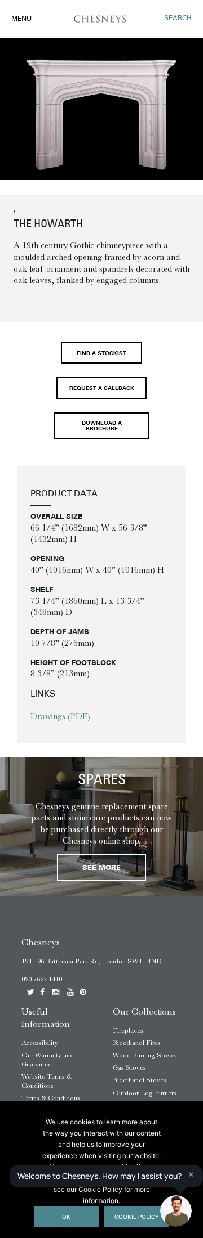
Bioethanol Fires (137, 1043)
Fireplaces (128, 1030)
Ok (66, 1217)
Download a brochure (102, 426)
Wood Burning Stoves (145, 1055)
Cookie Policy (136, 1217)
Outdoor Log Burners (144, 1093)
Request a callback (101, 388)
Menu (21, 19)
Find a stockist (101, 354)
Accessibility (39, 1043)
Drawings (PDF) (60, 716)
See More (101, 868)
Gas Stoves (129, 1067)
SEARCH (178, 18)
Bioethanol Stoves (139, 1080)
